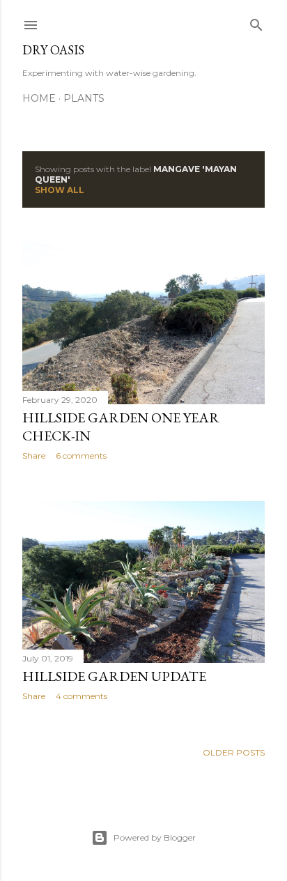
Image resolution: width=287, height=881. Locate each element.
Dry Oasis (53, 50)
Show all (59, 190)
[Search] (256, 22)
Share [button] (33, 455)
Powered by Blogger (155, 837)
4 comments (81, 696)
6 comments (81, 455)
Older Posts (234, 752)
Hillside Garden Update (114, 676)
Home (39, 98)
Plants (83, 98)
